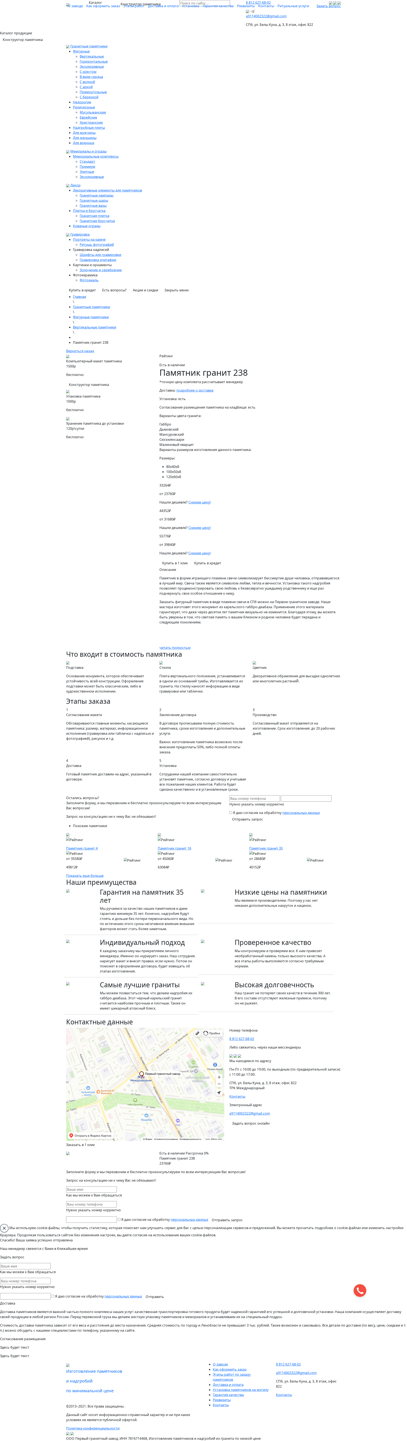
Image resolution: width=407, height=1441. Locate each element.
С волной (87, 81)
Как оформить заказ (103, 6)
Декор (75, 185)
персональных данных (301, 812)
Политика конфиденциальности (93, 1428)
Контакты (266, 6)
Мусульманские (93, 112)
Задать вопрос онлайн (251, 1123)
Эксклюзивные (92, 66)
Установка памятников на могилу (241, 1389)
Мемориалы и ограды (88, 151)
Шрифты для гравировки (100, 254)
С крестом (88, 71)
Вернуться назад (80, 351)
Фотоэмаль (89, 280)
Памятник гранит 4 (82, 848)
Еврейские (88, 117)
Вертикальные (92, 56)
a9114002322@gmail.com (266, 16)
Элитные (87, 171)
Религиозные (84, 107)
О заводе (75, 6)
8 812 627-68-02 (241, 1038)
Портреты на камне (89, 239)
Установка (190, 6)
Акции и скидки (145, 290)
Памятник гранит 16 (174, 848)
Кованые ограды (86, 226)
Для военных (83, 142)
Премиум (87, 166)
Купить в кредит (82, 290)
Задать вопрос (328, 6)
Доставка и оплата (163, 6)
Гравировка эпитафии (98, 259)
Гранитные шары (94, 200)
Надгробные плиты (89, 127)
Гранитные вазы (93, 205)
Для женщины (84, 137)
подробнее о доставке (194, 390)
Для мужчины (84, 132)
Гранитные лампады (96, 195)
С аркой (86, 87)
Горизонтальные (94, 61)
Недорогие (82, 102)
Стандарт (87, 161)
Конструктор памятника (141, 4)
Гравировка (80, 234)
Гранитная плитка (94, 215)
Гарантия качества (218, 6)
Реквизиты (246, 6)
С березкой (89, 97)
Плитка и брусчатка (89, 210)
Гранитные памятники (88, 46)
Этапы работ (134, 6)
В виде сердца (91, 76)
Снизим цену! (199, 502)
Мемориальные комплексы (95, 156)
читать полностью (175, 647)
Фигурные (81, 51)
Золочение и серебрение (101, 270)
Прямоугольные (93, 92)
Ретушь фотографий (97, 244)
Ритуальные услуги (293, 6)
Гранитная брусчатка (97, 220)
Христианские (91, 122)
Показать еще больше (85, 875)
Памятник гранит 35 (266, 848)
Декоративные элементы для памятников (107, 190)
